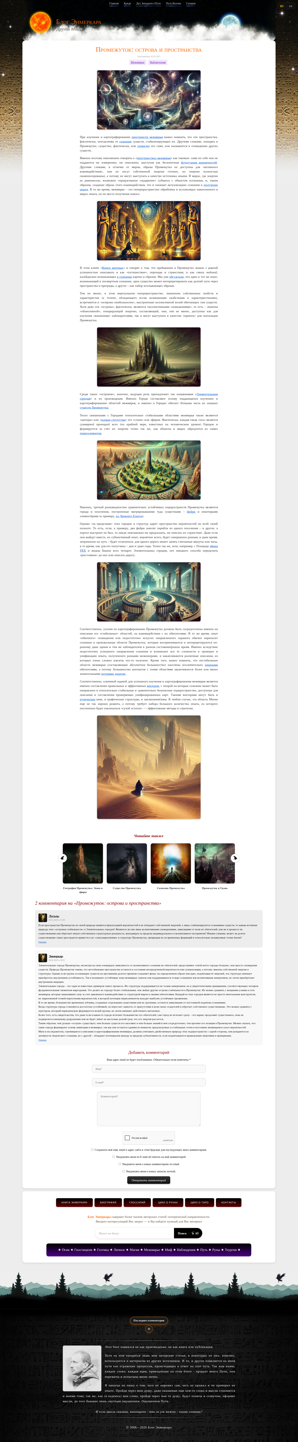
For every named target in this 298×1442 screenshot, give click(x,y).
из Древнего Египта (129, 516)
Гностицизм (83, 1249)
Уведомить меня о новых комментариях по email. (151, 1164)
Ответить (42, 942)
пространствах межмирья (154, 158)
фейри (191, 511)
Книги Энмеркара (74, 1202)
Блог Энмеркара (78, 21)
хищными (211, 665)
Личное (119, 1249)
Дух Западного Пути (148, 3)
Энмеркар (56, 956)
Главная (114, 3)
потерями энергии (113, 674)
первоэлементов (90, 433)
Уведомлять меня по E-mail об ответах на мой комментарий (151, 1156)
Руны (216, 1249)
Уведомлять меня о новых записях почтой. (151, 1171)
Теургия (231, 1249)
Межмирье (138, 62)
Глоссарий (137, 1202)
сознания (125, 141)
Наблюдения (158, 62)
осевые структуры (113, 420)
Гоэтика (103, 1249)
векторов (153, 686)
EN (290, 6)
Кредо (127, 3)
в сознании (124, 277)
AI (196, 1233)
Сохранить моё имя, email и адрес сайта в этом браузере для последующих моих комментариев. (151, 1149)
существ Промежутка (94, 407)
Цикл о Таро (200, 1202)
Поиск (182, 1233)
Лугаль (54, 916)
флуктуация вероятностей (199, 162)
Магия (134, 1249)
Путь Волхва (173, 3)
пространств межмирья (147, 137)
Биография (108, 1202)
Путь (203, 1249)
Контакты (228, 1202)
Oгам (65, 1249)
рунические (87, 699)
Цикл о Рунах (168, 1202)
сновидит (143, 146)
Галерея (190, 3)
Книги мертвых (112, 268)
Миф (168, 1249)
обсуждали (176, 277)
